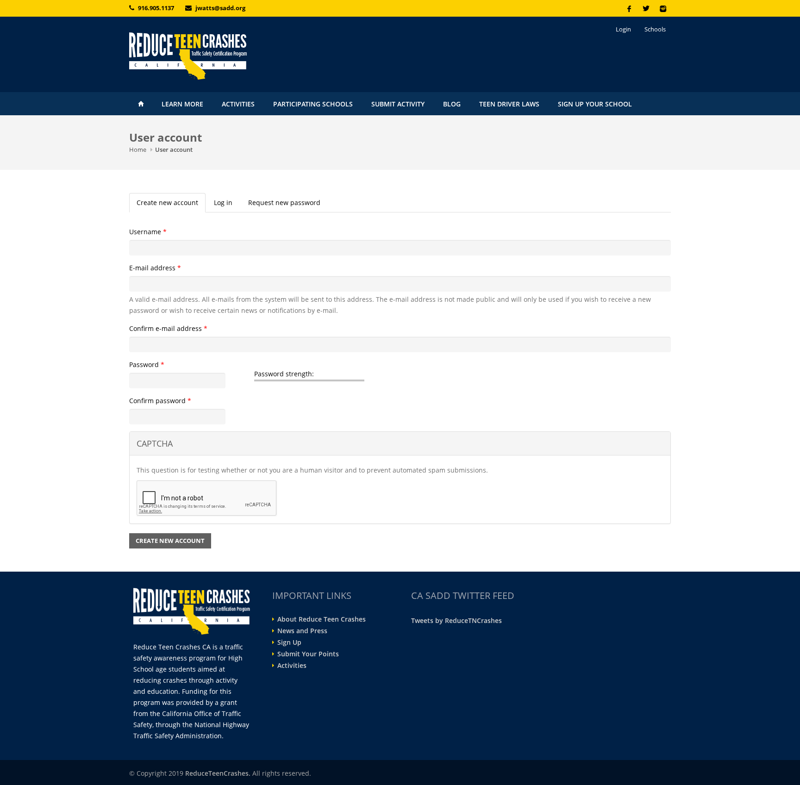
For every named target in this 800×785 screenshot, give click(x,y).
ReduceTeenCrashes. (217, 773)
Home (140, 103)
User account (174, 149)
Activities (238, 104)
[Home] (214, 56)
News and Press (302, 631)
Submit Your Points (308, 654)
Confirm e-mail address (168, 328)
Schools (655, 29)
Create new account (171, 205)
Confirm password (160, 400)
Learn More (182, 104)
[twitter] (646, 8)
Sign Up (289, 642)
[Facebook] (629, 8)
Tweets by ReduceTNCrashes (456, 620)
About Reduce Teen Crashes (321, 619)
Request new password (284, 202)
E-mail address (155, 267)
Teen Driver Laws (509, 104)
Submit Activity (398, 104)
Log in (223, 202)
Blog (452, 104)
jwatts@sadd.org (220, 8)
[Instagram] (662, 8)
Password (146, 364)
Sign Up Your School (595, 104)
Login (623, 29)
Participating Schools (313, 104)
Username (148, 231)
